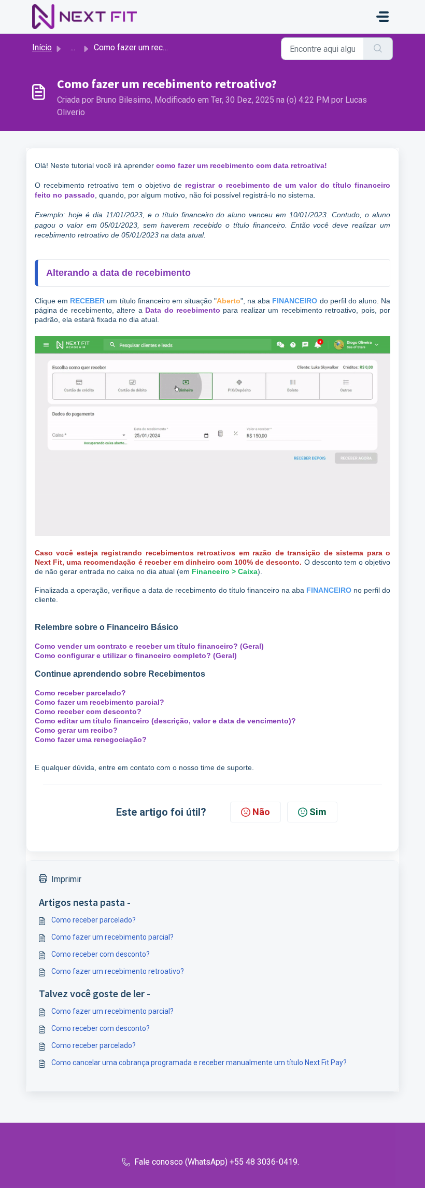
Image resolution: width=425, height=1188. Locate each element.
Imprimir (66, 879)
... (72, 47)
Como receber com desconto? (88, 711)
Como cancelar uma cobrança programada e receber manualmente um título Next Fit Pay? (199, 1062)
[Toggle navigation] (382, 16)
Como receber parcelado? (93, 920)
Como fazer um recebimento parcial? (99, 702)
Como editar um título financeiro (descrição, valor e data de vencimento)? (165, 721)
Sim (318, 811)
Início (42, 47)
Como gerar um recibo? (76, 730)
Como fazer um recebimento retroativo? (117, 971)
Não (261, 811)
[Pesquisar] (378, 48)
